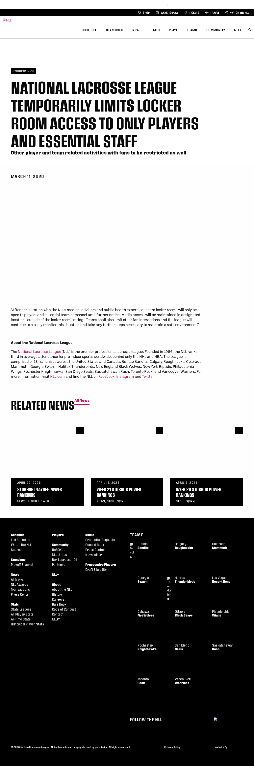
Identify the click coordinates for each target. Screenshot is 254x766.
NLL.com (57, 376)
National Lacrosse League (39, 351)
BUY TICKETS (155, 5)
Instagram (125, 376)
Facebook (106, 376)
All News (81, 400)
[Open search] (249, 29)
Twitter (147, 376)
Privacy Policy (172, 747)
